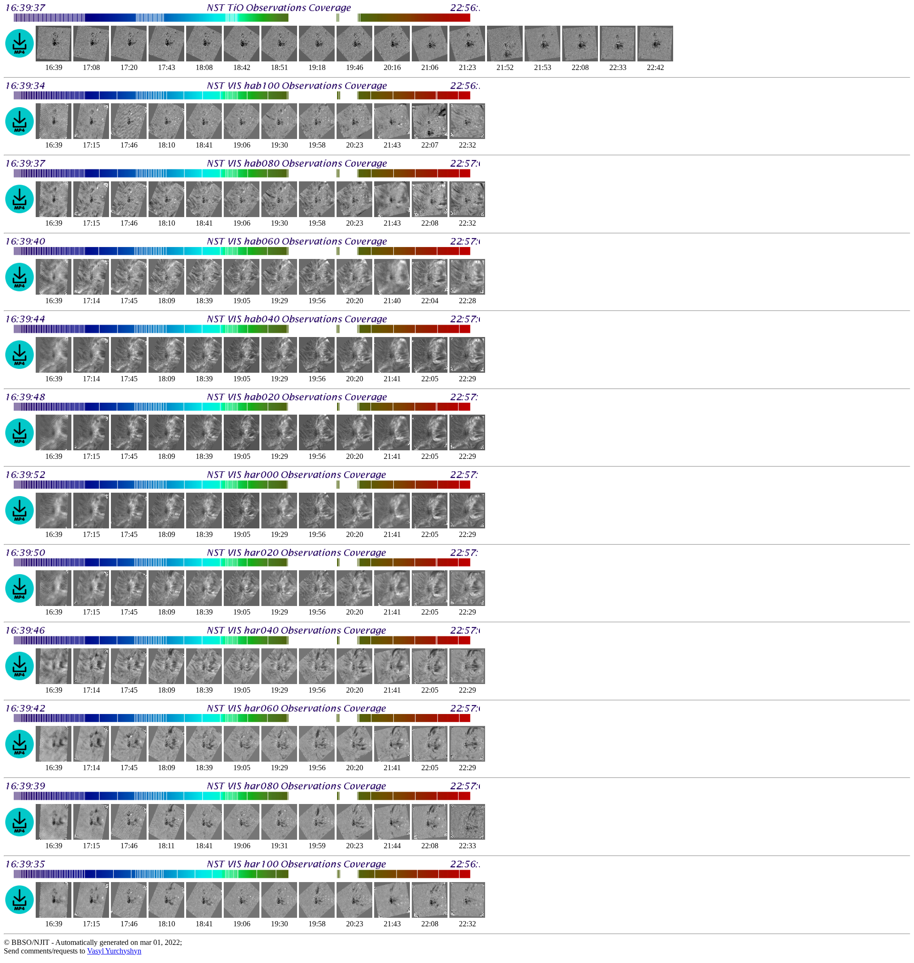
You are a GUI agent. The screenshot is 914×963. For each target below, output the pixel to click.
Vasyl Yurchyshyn (114, 951)
